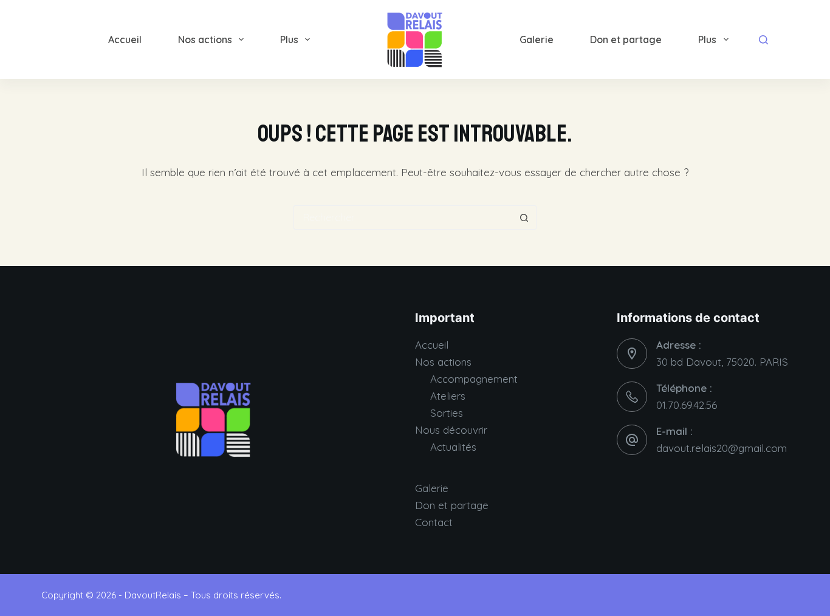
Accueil (125, 39)
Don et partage (626, 39)
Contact (434, 522)
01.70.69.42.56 (686, 405)
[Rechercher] (763, 39)
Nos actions (205, 39)
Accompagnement (474, 378)
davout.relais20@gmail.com (721, 448)
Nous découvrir (451, 429)
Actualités (453, 446)
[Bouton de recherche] (524, 217)
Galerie (537, 39)
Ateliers (447, 395)
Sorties (446, 412)
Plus (289, 39)
